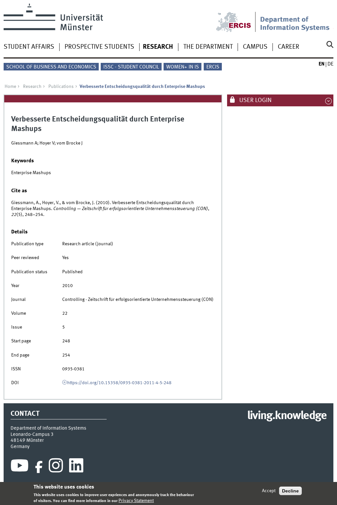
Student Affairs (29, 47)
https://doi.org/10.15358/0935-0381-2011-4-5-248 (119, 383)
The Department (208, 47)
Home (10, 86)
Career (288, 47)
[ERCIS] (238, 18)
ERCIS (212, 67)
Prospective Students (99, 47)
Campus (255, 47)
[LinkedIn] (76, 467)
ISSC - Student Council (131, 67)
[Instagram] (56, 467)
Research (158, 47)
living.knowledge (286, 416)
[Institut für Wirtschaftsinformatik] (296, 18)
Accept (268, 491)
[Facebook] (39, 467)
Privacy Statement (136, 500)
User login (255, 100)
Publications (61, 86)
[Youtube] (20, 467)
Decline (290, 490)
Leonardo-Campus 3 (32, 434)
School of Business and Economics (51, 67)
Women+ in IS (182, 67)
